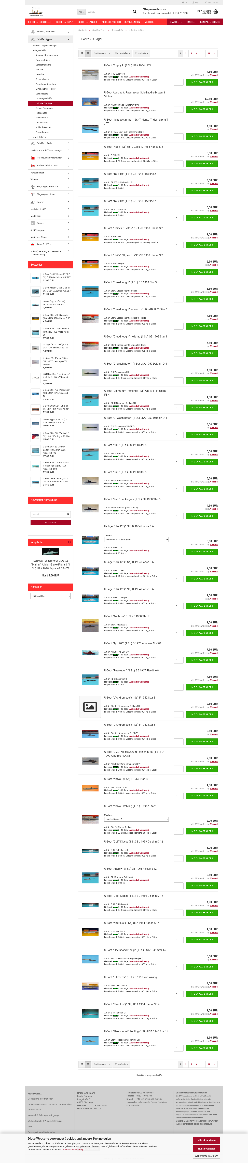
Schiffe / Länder (87, 22)
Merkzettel (212, 2)
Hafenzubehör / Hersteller (49, 157)
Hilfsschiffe (41, 113)
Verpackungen (37, 172)
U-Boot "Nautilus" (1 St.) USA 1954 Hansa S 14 (131, 923)
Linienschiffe (42, 122)
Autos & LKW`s (43, 244)
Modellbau (35, 216)
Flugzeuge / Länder (45, 194)
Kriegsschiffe (39, 50)
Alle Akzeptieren (207, 1140)
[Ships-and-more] (50, 12)
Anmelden (51, 523)
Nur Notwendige (206, 1148)
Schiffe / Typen (64, 22)
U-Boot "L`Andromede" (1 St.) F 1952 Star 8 (129, 697)
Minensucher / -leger (45, 89)
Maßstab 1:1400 (38, 209)
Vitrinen (34, 179)
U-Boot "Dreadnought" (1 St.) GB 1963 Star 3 (130, 282)
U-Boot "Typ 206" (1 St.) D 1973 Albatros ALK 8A (132, 643)
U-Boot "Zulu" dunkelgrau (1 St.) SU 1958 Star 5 (132, 499)
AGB (30, 1126)
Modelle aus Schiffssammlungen (121, 22)
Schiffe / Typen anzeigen (45, 45)
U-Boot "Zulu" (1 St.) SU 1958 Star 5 (125, 445)
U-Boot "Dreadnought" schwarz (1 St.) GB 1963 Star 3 (135, 309)
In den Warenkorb (202, 82)
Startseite (176, 22)
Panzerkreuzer (42, 132)
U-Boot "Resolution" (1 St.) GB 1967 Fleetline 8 (131, 670)
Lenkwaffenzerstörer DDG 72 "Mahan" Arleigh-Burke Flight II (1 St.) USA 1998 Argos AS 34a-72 (50, 564)
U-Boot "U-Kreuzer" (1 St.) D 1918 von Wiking (130, 977)
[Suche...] (135, 12)
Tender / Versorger (44, 108)
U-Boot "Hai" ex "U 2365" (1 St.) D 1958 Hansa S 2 (133, 228)
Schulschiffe (42, 117)
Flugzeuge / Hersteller (47, 186)
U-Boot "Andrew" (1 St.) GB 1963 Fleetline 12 (130, 868)
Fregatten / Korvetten (46, 84)
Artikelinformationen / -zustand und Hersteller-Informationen (50, 1107)
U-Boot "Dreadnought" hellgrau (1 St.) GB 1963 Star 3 (135, 336)
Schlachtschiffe (43, 64)
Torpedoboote (42, 79)
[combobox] (102, 53)
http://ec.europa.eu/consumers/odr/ (190, 1115)
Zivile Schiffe (39, 137)
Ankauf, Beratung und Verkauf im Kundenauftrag (46, 253)
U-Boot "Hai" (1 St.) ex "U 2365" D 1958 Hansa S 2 (133, 146)
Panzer (40, 202)
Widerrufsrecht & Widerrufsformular (45, 1121)
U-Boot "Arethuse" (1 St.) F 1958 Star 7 (126, 616)
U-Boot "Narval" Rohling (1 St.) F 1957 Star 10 (131, 806)
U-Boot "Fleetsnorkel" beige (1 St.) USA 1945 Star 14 (135, 950)
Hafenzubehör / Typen (47, 165)
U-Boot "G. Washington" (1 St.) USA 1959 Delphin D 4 (135, 363)
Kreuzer (39, 69)
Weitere (149, 22)
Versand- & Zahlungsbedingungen (44, 1115)
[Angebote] (69, 542)
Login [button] (197, 2)
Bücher (40, 223)
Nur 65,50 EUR (50, 575)
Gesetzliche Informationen (40, 1098)
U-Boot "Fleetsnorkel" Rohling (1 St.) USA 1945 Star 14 (136, 1031)
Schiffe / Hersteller (39, 22)
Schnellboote (42, 93)
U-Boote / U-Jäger (44, 103)
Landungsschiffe (44, 98)
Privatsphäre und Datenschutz (42, 1132)
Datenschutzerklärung (72, 1149)
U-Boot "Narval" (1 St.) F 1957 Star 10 (126, 779)
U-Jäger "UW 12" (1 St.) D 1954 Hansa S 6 (129, 526)
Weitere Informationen (206, 1156)
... (202, 53)
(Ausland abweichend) (139, 77)
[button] (185, 2)
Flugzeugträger (43, 60)
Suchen (191, 22)
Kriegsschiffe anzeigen (47, 55)
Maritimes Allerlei (39, 237)
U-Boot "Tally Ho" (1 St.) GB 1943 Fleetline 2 (130, 173)
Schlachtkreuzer (43, 127)
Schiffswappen (38, 230)
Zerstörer (40, 74)
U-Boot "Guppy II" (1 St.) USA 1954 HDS (127, 65)
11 (209, 53)
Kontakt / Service (210, 22)
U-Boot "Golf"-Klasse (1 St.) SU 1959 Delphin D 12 (133, 841)
